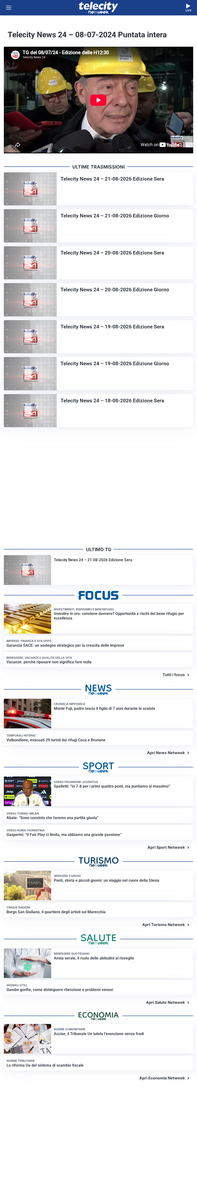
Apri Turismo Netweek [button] (163, 924)
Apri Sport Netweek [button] (166, 847)
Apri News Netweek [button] (166, 752)
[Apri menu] (8, 8)
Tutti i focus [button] (174, 674)
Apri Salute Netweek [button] (165, 1002)
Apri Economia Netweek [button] (162, 1078)
